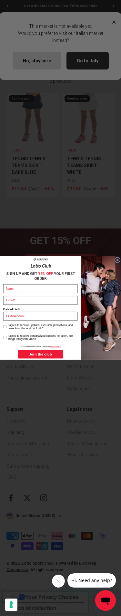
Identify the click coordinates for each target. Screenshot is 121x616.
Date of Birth (11, 309)
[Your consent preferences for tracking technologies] (11, 605)
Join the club (40, 354)
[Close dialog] (117, 260)
